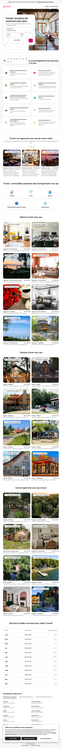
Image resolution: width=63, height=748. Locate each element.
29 (26, 59)
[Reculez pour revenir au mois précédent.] (8, 40)
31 (11, 62)
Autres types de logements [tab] (26, 697)
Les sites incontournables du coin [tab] (43, 697)
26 (17, 59)
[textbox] (12, 36)
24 (11, 59)
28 (23, 59)
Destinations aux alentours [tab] (10, 697)
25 (14, 59)
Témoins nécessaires (29, 738)
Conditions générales (35, 745)
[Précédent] (28, 146)
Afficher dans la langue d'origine (45, 2)
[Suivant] (33, 146)
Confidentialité (25, 745)
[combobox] (19, 30)
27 (20, 59)
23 (8, 59)
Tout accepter (13, 738)
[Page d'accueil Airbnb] (7, 6)
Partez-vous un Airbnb (51, 6)
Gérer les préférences (45, 738)
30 (8, 62)
